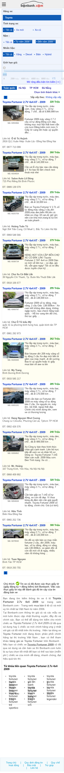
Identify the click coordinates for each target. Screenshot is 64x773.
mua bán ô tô (41, 605)
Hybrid (48, 54)
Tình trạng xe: (10, 23)
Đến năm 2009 (45, 41)
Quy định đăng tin (34, 762)
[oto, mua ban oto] (32, 4)
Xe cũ (38, 30)
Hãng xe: (8, 11)
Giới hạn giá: (10, 62)
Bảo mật (31, 765)
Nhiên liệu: (9, 48)
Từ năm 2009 (22, 41)
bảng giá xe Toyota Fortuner (26, 641)
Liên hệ (34, 768)
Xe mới (20, 30)
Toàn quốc (9, 88)
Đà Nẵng (46, 88)
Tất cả (9, 30)
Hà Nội (22, 88)
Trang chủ (11, 762)
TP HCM (34, 88)
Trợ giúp (49, 765)
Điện (38, 54)
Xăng (19, 54)
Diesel (29, 54)
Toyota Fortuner (12, 633)
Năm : (6, 35)
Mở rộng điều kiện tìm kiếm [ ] (43, 82)
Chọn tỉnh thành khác (46, 92)
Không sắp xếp (53, 97)
